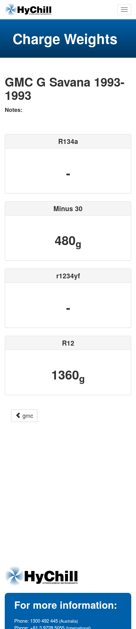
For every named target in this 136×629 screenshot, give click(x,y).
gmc (27, 415)
